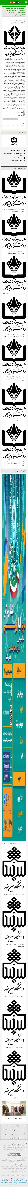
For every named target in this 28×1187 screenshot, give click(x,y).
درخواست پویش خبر (15, 1130)
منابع (23, 1130)
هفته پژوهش (11, 1171)
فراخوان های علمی (16, 1180)
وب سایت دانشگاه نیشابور (16, 150)
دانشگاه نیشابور (14, 23)
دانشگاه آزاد (5, 1170)
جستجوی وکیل (5, 1182)
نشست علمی (18, 1171)
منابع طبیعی (11, 1170)
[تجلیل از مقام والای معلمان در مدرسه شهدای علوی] (14, 891)
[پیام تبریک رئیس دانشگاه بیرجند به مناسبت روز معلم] (14, 993)
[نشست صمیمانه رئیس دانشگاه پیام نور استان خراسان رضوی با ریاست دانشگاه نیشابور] (14, 249)
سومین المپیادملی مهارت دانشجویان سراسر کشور (14, 843)
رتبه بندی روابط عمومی (10, 1134)
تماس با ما (7, 1126)
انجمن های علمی (7, 1179)
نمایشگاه (24, 1170)
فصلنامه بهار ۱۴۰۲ (20, 421)
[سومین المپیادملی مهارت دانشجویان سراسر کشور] (14, 841)
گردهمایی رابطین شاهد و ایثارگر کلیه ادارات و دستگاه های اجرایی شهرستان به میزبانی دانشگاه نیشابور (14, 378)
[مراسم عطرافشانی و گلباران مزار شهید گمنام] (14, 1116)
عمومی (21, 19)
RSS (6, 1130)
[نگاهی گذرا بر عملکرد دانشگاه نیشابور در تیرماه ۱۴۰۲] (14, 291)
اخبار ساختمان (4, 1180)
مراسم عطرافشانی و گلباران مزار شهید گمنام (15, 1118)
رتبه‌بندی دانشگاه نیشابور (16, 160)
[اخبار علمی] (14, 2)
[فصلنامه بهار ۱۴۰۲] (14, 418)
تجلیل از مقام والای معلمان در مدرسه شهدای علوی (14, 894)
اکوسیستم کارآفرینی (13, 1182)
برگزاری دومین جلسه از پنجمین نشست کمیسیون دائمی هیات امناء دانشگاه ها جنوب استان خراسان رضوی (14, 463)
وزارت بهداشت (18, 1170)
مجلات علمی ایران (14, 1184)
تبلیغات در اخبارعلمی (15, 1138)
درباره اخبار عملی (17, 1126)
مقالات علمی (24, 1179)
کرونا (6, 1171)
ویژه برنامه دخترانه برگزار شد (18, 1098)
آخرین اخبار (22, 1134)
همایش (24, 1168)
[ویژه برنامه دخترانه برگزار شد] (14, 1095)
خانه (24, 1126)
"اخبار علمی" (23, 1158)
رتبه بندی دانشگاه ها (16, 1179)
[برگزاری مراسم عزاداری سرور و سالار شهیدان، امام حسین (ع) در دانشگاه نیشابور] (14, 207)
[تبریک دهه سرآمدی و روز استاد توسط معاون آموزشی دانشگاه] (14, 942)
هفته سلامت (4, 1168)
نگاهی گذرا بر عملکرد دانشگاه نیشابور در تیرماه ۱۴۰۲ (13, 294)
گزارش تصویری (18, 1168)
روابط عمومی (11, 1168)
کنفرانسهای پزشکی (22, 1182)
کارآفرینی (24, 1171)
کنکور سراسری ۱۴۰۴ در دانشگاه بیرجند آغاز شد (14, 1047)
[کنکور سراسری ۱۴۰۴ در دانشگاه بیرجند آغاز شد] (14, 1045)
